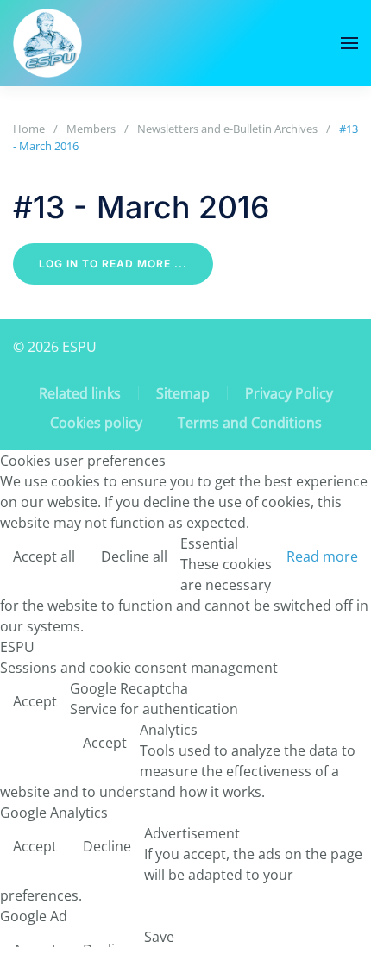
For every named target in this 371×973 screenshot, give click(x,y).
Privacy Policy (289, 393)
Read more (322, 556)
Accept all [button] (44, 556)
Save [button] (159, 936)
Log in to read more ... (113, 263)
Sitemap (183, 393)
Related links (80, 393)
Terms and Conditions (250, 422)
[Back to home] (47, 43)
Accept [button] (35, 701)
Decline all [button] (134, 556)
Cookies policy (96, 422)
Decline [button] (107, 846)
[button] (349, 43)
